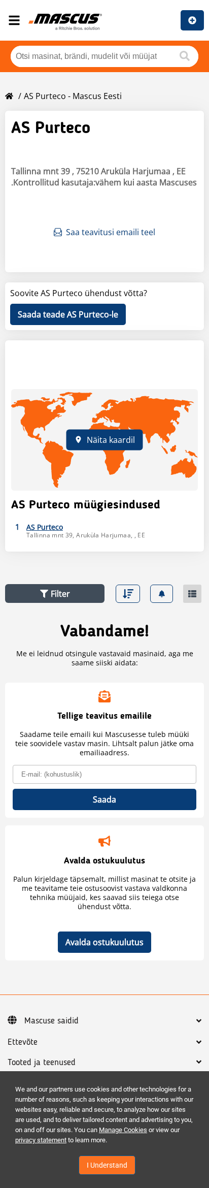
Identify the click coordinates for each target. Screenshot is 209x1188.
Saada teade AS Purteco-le (68, 314)
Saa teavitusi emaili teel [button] (110, 232)
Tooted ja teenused (42, 1062)
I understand (107, 1165)
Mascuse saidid (51, 1020)
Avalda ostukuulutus (104, 942)
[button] (54, 593)
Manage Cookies (123, 1130)
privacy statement (40, 1140)
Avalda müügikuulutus (192, 20)
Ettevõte (23, 1042)
